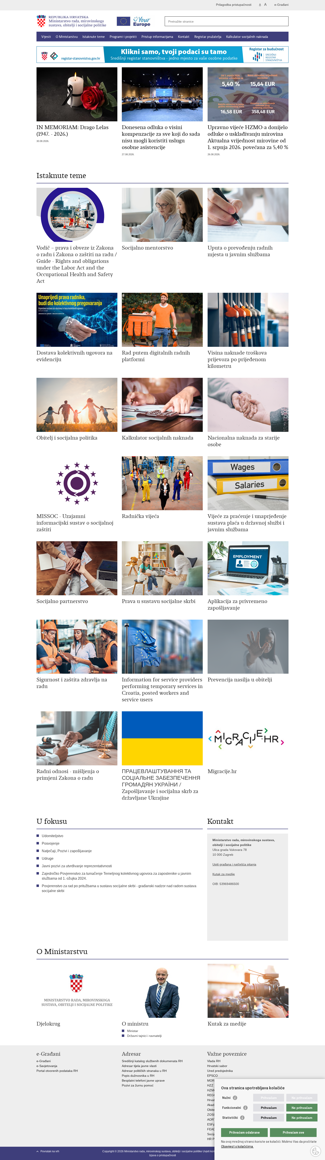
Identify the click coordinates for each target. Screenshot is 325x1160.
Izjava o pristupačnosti (162, 1155)
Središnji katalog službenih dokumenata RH (152, 1061)
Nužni (226, 1098)
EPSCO (212, 1075)
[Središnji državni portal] (55, 5)
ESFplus (213, 1124)
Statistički (230, 1117)
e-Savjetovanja (46, 1066)
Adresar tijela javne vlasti (139, 1066)
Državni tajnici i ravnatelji (144, 1036)
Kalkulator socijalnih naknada (247, 37)
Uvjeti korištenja (212, 1151)
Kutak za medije (223, 874)
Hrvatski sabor (217, 1066)
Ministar (132, 1031)
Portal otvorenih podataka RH (57, 1071)
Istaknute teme (93, 37)
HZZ (210, 1085)
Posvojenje (50, 843)
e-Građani (281, 4)
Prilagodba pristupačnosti (233, 4)
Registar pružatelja (207, 37)
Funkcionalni (231, 1108)
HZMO (211, 1090)
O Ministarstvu (67, 37)
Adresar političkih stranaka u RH (144, 1071)
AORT (211, 1119)
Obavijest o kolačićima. (237, 1146)
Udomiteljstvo (52, 836)
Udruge (48, 858)
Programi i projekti (123, 37)
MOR (210, 1080)
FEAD (211, 1129)
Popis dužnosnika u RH (138, 1075)
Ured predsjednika (220, 1071)
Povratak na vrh (49, 1151)
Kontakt (183, 37)
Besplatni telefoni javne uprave (143, 1080)
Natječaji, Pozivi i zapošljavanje (67, 851)
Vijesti (46, 37)
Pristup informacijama (157, 37)
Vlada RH (213, 1061)
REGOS (212, 1095)
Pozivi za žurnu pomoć (137, 1085)
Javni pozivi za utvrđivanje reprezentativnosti (77, 866)
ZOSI (210, 1114)
